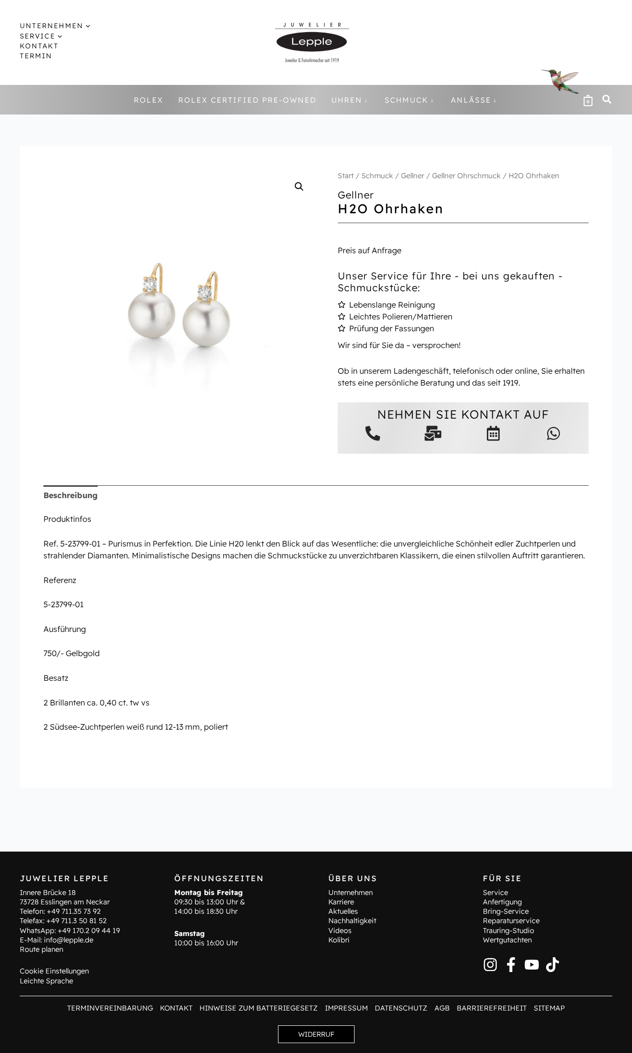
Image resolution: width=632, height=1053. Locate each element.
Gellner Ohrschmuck (466, 175)
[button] (86, 26)
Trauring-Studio (508, 930)
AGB (442, 1008)
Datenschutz (401, 1008)
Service (495, 892)
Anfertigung (502, 901)
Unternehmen (350, 892)
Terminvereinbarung (110, 1008)
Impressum (346, 1008)
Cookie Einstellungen (54, 971)
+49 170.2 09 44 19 (89, 930)
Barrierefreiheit (492, 1008)
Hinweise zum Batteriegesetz (258, 1008)
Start (346, 175)
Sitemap (549, 1008)
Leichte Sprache (46, 980)
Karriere (341, 901)
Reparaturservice (511, 920)
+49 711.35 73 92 (74, 911)
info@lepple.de (68, 940)
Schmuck (377, 175)
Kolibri (339, 940)
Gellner (412, 175)
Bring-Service (506, 911)
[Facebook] (511, 964)
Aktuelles (343, 911)
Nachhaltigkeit (352, 920)
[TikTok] (552, 964)
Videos (340, 930)
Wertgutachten (507, 940)
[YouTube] (531, 964)
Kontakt (176, 1008)
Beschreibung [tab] (70, 495)
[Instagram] (490, 964)
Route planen (41, 949)
